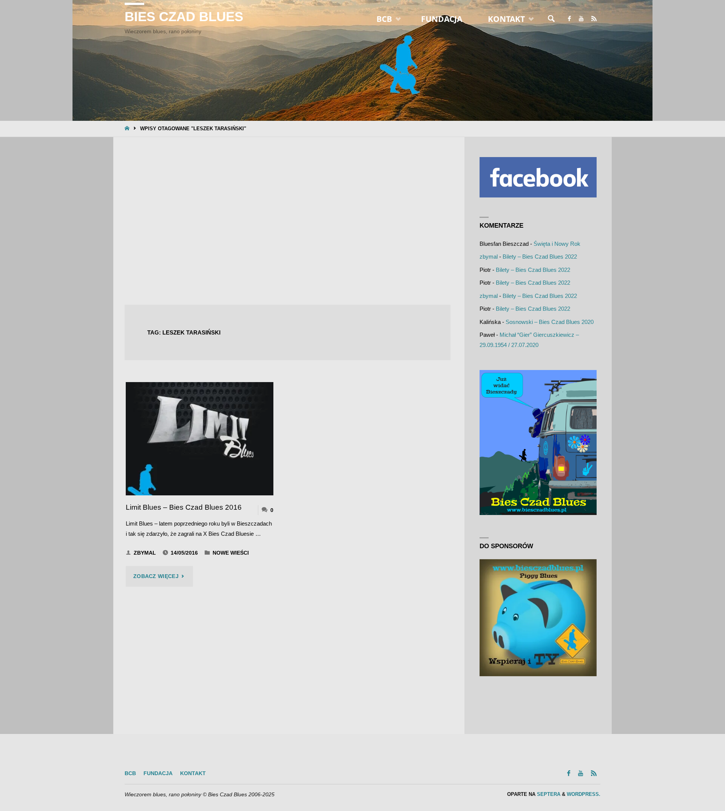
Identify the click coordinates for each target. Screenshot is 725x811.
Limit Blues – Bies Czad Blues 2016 (184, 507)
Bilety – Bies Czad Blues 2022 (540, 256)
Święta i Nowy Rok (557, 244)
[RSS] (593, 19)
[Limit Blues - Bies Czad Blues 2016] (199, 438)
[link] (551, 19)
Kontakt (193, 773)
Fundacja (158, 773)
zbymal (489, 256)
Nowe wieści (231, 553)
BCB (130, 773)
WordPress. (583, 794)
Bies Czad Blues (184, 16)
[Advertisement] (287, 221)
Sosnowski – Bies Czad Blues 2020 (550, 322)
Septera (547, 794)
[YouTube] (581, 19)
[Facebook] (569, 19)
